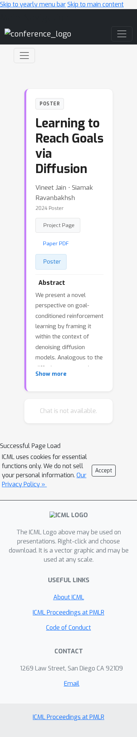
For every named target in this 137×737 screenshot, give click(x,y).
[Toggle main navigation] (121, 33)
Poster (52, 261)
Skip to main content (95, 4)
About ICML (68, 597)
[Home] (38, 34)
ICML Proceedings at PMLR (68, 612)
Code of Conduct (68, 628)
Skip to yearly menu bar (33, 4)
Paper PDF (56, 243)
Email (72, 684)
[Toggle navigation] (24, 55)
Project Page (59, 225)
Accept (103, 470)
